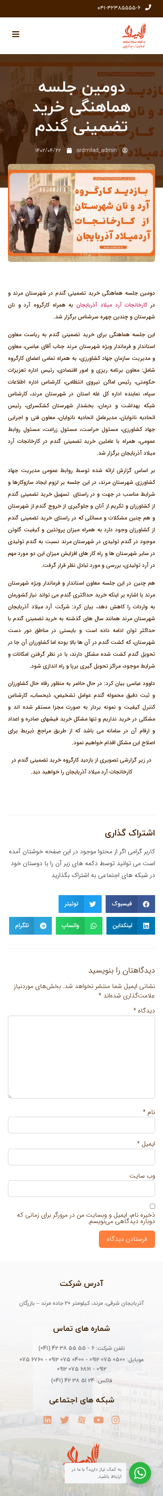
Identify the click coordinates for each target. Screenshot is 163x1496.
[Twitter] (64, 1419)
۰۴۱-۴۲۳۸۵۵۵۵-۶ (118, 8)
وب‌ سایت (142, 1176)
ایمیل (146, 1144)
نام (149, 1112)
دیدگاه (144, 1011)
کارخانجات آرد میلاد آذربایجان (111, 305)
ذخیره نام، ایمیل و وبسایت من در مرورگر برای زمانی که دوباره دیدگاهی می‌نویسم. (86, 1218)
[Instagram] (115, 1419)
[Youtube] (98, 1419)
